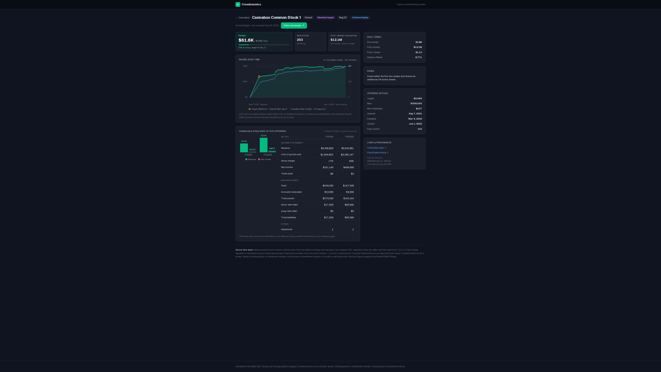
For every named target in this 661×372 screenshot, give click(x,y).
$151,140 (328, 167)
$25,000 (349, 204)
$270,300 (328, 198)
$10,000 (328, 191)
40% (351, 160)
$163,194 (348, 198)
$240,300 (328, 185)
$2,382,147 (347, 154)
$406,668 (348, 167)
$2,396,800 (327, 148)
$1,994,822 (327, 154)
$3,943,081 (348, 148)
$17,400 (328, 204)
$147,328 (348, 185)
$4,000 (350, 191)
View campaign (294, 25)
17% (330, 160)
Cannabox (242, 17)
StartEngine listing (378, 152)
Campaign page (376, 147)
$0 (331, 173)
